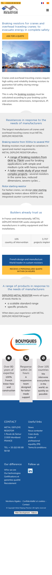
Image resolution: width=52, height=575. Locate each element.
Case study (33, 434)
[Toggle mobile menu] (47, 10)
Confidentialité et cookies (34, 501)
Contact (26, 504)
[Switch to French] (42, 3)
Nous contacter (35, 430)
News (31, 427)
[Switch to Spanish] (47, 3)
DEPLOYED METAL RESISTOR (17, 295)
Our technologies (12, 473)
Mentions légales (13, 501)
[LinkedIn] (30, 471)
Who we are (10, 469)
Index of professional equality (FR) (34, 440)
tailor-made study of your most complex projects (27, 172)
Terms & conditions (37, 447)
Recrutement (10, 483)
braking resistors (26, 94)
